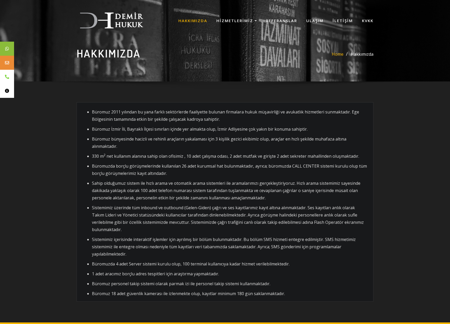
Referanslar (281, 20)
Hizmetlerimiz (235, 20)
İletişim (343, 20)
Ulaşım (314, 20)
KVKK (367, 20)
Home (337, 54)
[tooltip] (7, 49)
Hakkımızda (192, 20)
